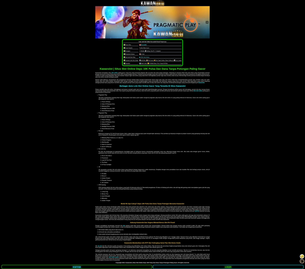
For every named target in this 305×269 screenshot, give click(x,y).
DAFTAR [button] (77, 267)
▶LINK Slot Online (144, 57)
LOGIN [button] (228, 267)
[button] (98, 22)
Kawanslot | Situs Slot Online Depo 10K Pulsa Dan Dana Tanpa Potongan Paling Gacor (151, 262)
